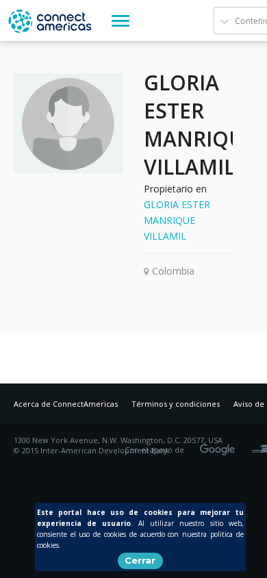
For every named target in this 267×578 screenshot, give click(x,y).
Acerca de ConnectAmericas (66, 404)
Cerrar (140, 560)
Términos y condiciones (175, 404)
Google (220, 445)
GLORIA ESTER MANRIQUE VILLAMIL (177, 220)
